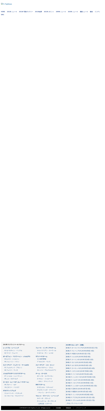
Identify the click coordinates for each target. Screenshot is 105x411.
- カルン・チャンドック (45, 381)
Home (3, 11)
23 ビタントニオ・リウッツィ (46, 390)
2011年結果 (38, 11)
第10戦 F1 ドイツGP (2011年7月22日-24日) (79, 374)
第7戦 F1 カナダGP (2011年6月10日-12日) (79, 365)
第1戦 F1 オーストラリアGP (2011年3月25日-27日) (82, 348)
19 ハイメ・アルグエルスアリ (46, 370)
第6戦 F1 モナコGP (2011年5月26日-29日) (79, 362)
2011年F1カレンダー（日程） (75, 345)
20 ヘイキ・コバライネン (45, 376)
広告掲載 (58, 408)
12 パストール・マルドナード (14, 396)
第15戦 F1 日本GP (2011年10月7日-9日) (78, 389)
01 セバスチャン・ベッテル (13, 350)
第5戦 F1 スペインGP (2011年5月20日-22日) (79, 359)
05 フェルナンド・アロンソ (13, 367)
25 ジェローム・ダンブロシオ (46, 401)
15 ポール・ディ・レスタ (45, 353)
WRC (2, 14)
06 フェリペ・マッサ (11, 370)
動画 (91, 11)
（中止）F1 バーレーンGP (74, 403)
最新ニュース (84, 11)
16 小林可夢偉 (41, 359)
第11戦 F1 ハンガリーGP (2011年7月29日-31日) (80, 377)
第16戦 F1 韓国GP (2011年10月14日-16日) (79, 391)
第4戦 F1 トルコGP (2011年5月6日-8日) (78, 356)
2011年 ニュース (12, 11)
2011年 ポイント (49, 11)
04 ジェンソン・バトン (12, 361)
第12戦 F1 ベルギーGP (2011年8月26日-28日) (80, 380)
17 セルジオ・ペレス (43, 361)
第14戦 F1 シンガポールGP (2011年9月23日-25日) (81, 386)
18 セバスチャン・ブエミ (45, 367)
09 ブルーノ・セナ (10, 384)
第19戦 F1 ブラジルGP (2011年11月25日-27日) (80, 400)
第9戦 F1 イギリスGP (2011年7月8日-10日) (79, 371)
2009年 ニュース (61, 11)
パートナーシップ (81, 408)
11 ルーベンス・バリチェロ (13, 393)
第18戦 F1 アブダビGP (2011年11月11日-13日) (80, 397)
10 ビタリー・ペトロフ (12, 387)
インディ (97, 11)
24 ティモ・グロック (43, 398)
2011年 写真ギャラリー (26, 11)
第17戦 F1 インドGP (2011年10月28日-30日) (79, 394)
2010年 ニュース (73, 11)
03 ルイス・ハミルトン (12, 359)
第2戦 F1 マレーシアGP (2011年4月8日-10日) (80, 351)
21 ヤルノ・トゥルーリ (44, 379)
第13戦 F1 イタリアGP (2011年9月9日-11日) (79, 383)
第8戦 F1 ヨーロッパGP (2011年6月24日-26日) (80, 368)
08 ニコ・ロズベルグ (11, 379)
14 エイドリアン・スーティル (46, 350)
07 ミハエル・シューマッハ (13, 376)
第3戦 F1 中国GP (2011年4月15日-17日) (78, 353)
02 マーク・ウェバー (11, 353)
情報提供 (68, 408)
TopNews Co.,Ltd (35, 408)
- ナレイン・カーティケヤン (46, 392)
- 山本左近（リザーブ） (45, 403)
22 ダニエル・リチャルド (45, 387)
